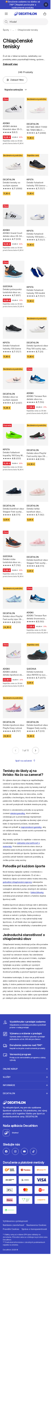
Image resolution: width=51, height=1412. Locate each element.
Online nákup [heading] (10, 1087)
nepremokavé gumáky (31, 827)
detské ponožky (17, 813)
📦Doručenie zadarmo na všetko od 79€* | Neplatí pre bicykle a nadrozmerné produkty (22, 4)
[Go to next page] (35, 750)
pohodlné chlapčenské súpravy (17, 882)
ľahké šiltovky (37, 892)
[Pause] (46, 4)
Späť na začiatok (23, 760)
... (13, 30)
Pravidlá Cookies (33, 1245)
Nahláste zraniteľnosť (13, 1241)
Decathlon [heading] (9, 1111)
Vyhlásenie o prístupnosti (15, 1237)
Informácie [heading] (9, 1103)
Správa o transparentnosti (15, 1249)
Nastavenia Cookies (13, 1245)
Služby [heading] (7, 1095)
